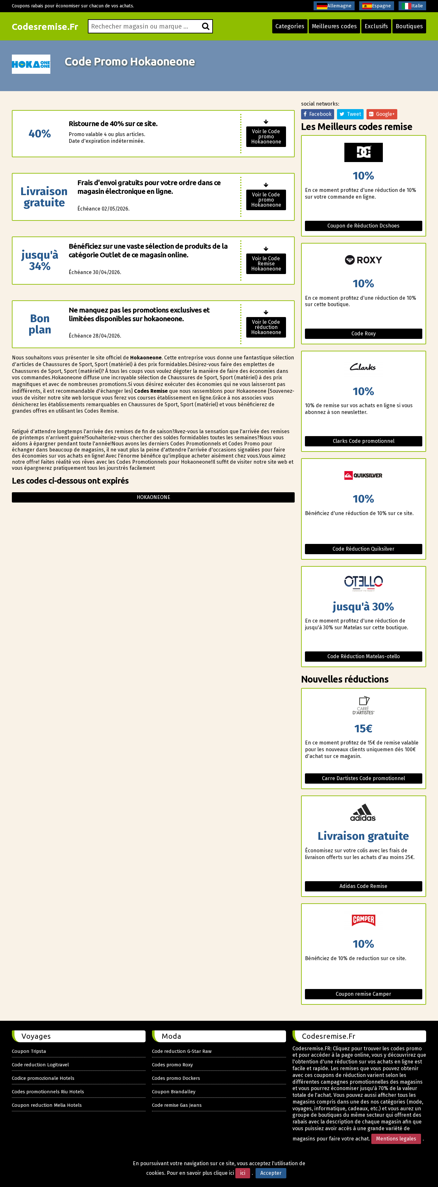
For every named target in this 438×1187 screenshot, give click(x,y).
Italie (417, 6)
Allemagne (339, 6)
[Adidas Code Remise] (363, 813)
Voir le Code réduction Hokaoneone (266, 327)
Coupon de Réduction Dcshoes (363, 226)
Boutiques (409, 26)
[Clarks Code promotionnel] (363, 369)
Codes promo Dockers (176, 1078)
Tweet (352, 114)
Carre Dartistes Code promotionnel (363, 778)
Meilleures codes (334, 26)
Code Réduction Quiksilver (363, 549)
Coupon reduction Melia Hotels (47, 1105)
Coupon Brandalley (173, 1092)
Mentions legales (396, 1139)
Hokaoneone (153, 497)
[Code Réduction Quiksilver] (363, 476)
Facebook (319, 114)
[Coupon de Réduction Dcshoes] (363, 153)
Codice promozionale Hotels (43, 1078)
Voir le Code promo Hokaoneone (266, 136)
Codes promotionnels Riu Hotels (48, 1092)
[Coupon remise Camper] (363, 921)
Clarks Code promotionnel (363, 441)
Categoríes (289, 26)
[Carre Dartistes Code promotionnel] (363, 706)
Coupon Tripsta (29, 1051)
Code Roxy (363, 334)
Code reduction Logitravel (40, 1065)
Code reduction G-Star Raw (182, 1051)
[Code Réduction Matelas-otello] (363, 584)
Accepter (271, 1173)
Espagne (381, 6)
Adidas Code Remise (363, 886)
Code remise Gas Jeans (177, 1105)
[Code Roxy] (363, 261)
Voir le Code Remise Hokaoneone (266, 263)
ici (242, 1173)
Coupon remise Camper (363, 994)
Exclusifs (376, 26)
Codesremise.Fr (45, 26)
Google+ (384, 114)
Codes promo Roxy (172, 1065)
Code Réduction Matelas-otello (363, 656)
